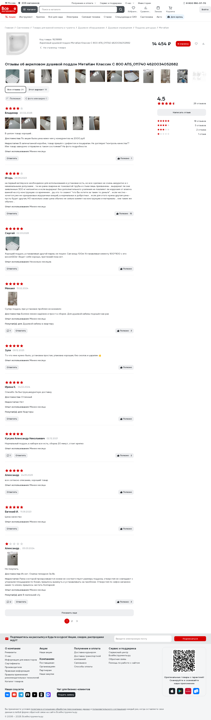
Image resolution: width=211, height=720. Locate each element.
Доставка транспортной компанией (87, 657)
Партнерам (46, 670)
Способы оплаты (83, 666)
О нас (8, 656)
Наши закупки (47, 674)
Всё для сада (56, 16)
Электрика (72, 16)
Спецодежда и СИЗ (126, 16)
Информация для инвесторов (21, 659)
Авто (159, 16)
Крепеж (40, 16)
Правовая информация (17, 670)
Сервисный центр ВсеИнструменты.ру (120, 654)
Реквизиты (10, 652)
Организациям (47, 666)
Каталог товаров (14, 681)
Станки (108, 16)
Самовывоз (80, 662)
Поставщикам (47, 662)
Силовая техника (91, 16)
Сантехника (146, 16)
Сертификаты (12, 663)
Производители (13, 667)
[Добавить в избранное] (196, 43)
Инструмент (26, 16)
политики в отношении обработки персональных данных (60, 709)
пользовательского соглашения (109, 709)
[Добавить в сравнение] (203, 43)
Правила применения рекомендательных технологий (22, 676)
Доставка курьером (85, 652)
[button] (15, 89)
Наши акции (46, 652)
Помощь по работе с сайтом (124, 662)
